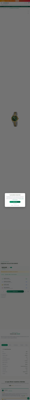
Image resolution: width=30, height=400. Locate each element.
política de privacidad (14, 199)
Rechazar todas (15, 203)
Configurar (12, 205)
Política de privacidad (16, 205)
